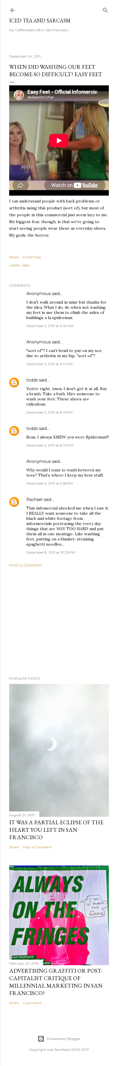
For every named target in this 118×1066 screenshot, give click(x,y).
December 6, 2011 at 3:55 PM (49, 483)
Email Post (32, 257)
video (25, 265)
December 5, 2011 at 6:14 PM (49, 364)
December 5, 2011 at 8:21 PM (49, 412)
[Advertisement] (59, 622)
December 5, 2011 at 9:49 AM (49, 326)
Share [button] (14, 257)
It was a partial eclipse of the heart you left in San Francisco (56, 830)
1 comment (32, 1003)
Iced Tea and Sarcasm (39, 20)
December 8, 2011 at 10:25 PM (50, 552)
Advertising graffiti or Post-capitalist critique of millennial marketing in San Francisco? (56, 982)
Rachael (34, 499)
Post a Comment (25, 565)
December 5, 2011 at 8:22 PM (49, 445)
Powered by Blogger (63, 1039)
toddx (32, 380)
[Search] (105, 9)
